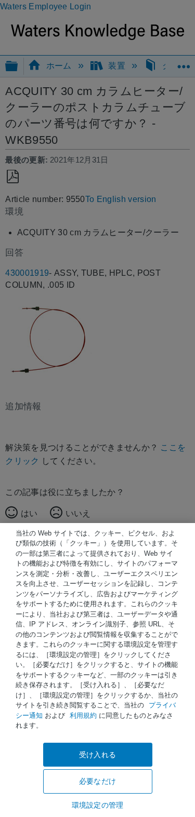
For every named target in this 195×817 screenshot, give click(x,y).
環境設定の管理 (97, 805)
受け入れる (97, 755)
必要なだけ (97, 781)
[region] (97, 670)
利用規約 (83, 715)
